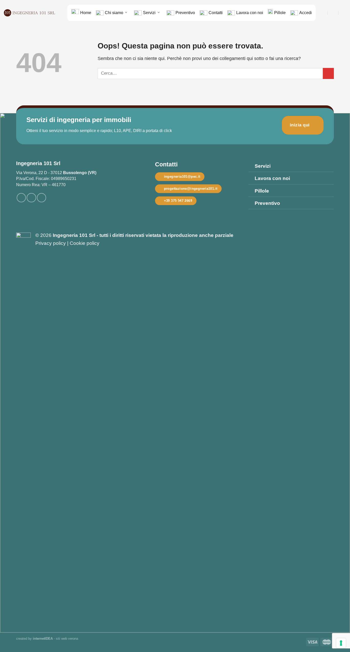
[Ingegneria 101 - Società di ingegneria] (29, 13)
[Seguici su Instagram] (31, 197)
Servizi (149, 13)
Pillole (280, 13)
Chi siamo (114, 13)
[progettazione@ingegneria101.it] (333, 13)
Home (85, 13)
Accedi (305, 13)
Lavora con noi (249, 13)
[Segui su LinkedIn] (41, 197)
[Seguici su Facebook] (21, 197)
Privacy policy (50, 243)
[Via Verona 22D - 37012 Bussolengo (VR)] (322, 13)
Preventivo (185, 13)
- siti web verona (55, 638)
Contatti (216, 13)
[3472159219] (344, 13)
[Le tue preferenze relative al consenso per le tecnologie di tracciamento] (341, 643)
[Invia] (328, 73)
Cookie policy (84, 243)
